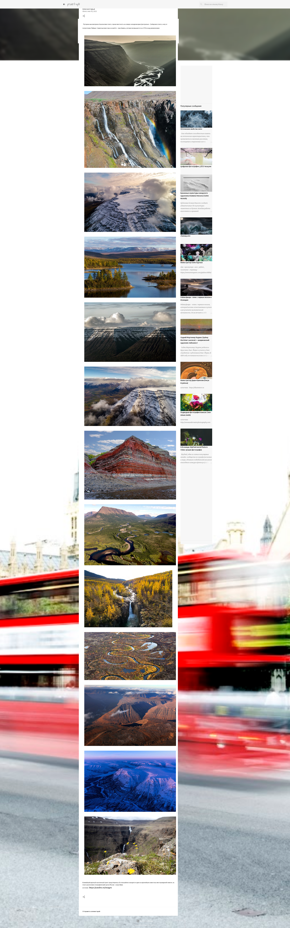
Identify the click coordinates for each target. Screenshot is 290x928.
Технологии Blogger (146, 921)
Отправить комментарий (91, 911)
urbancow (153, 925)
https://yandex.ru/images (100, 887)
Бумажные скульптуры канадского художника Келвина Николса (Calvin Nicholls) (194, 195)
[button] (83, 16)
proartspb (73, 4)
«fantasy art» (185, 236)
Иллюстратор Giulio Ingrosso (191, 262)
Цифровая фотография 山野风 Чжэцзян (195, 166)
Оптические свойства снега (191, 129)
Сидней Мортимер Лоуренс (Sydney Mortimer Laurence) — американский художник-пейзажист (194, 340)
